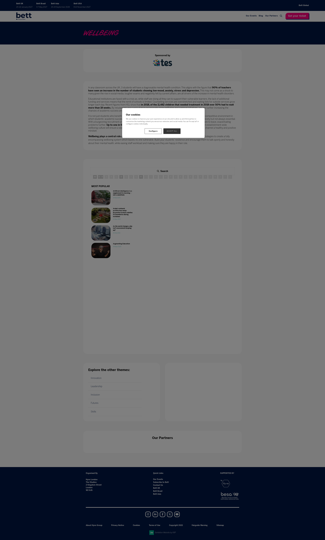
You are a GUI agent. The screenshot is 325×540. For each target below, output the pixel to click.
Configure (153, 131)
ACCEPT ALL (172, 131)
